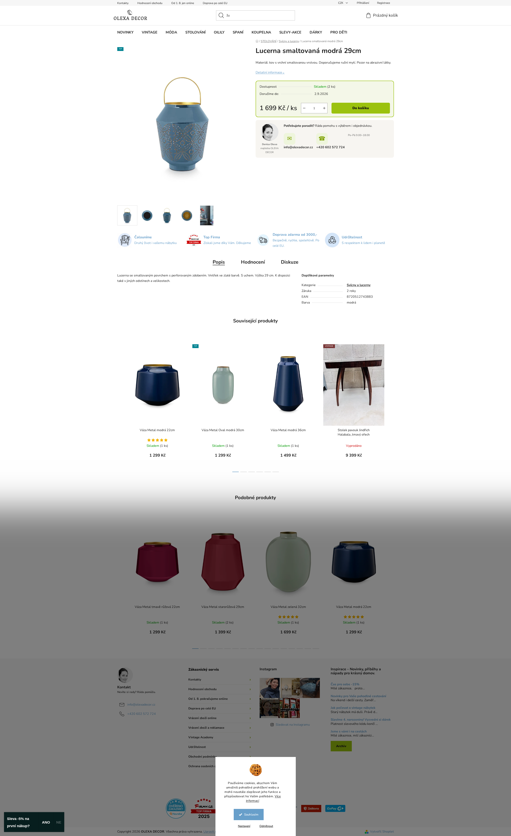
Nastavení (244, 826)
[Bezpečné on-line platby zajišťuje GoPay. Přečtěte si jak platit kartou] (335, 808)
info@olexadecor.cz (298, 147)
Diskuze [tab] (289, 262)
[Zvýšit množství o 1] (324, 108)
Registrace (383, 3)
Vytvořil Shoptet (382, 831)
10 (275, 648)
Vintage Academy (200, 737)
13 (300, 648)
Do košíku (360, 108)
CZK (341, 3)
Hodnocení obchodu (149, 3)
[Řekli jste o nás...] (176, 808)
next (391, 407)
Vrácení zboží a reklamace (206, 728)
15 (316, 648)
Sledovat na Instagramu (293, 724)
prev (120, 407)
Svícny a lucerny (358, 285)
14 (308, 648)
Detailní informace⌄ (270, 72)
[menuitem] (125, 32)
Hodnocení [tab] (253, 262)
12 (292, 648)
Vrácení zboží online (202, 718)
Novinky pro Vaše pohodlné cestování (358, 696)
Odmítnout (266, 826)
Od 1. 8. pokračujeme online (208, 699)
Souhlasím (251, 815)
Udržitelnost (197, 747)
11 (283, 648)
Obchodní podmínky (202, 757)
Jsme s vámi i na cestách (349, 731)
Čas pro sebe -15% (345, 684)
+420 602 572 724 (330, 147)
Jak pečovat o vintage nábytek (353, 708)
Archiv (341, 746)
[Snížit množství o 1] (304, 108)
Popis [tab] (219, 262)
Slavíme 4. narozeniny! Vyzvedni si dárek (361, 720)
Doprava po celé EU (215, 3)
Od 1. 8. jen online (182, 3)
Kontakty (123, 3)
